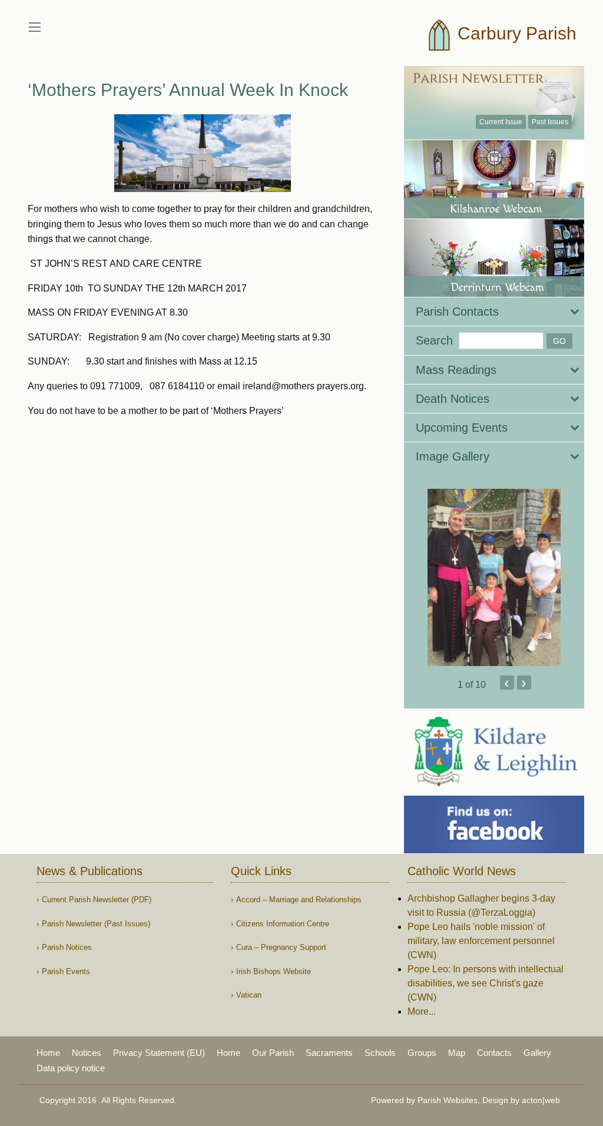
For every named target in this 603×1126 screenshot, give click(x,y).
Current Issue (500, 122)
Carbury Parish (515, 33)
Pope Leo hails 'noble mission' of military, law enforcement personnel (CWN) (481, 941)
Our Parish (273, 1052)
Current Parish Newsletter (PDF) (96, 899)
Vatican (248, 995)
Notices (86, 1052)
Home (48, 1052)
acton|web (541, 1100)
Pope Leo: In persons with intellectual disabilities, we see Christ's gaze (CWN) (485, 983)
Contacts (494, 1052)
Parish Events (66, 971)
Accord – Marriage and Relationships (299, 899)
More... (421, 1011)
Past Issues (550, 122)
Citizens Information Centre (282, 924)
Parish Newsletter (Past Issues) (96, 924)
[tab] (494, 311)
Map (456, 1052)
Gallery (537, 1052)
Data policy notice (71, 1068)
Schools (380, 1052)
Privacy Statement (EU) (159, 1052)
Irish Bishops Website (273, 971)
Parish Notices (67, 947)
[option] (494, 577)
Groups (421, 1052)
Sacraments (329, 1052)
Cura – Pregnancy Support (281, 947)
